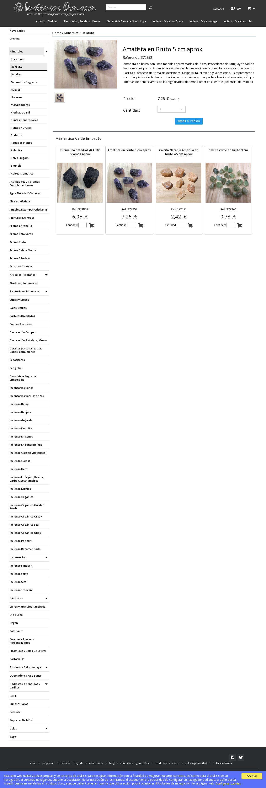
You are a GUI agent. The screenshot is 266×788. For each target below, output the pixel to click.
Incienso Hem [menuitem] (18, 469)
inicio (33, 763)
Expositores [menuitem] (17, 360)
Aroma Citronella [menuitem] (21, 226)
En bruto (87, 33)
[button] (150, 7)
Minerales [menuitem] (16, 51)
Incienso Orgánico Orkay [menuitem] (168, 21)
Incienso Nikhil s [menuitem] (20, 489)
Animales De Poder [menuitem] (22, 217)
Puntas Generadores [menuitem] (24, 120)
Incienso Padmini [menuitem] (21, 541)
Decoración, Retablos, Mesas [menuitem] (82, 21)
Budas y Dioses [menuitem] (19, 300)
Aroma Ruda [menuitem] (18, 242)
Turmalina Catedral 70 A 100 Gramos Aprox (80, 152)
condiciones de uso (167, 763)
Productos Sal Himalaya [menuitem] (25, 667)
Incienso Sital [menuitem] (18, 582)
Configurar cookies (228, 783)
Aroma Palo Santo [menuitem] (21, 234)
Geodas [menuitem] (16, 74)
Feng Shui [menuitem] (16, 368)
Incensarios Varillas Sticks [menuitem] (27, 396)
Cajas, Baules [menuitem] (18, 308)
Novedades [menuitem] (17, 30)
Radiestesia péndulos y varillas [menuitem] (25, 685)
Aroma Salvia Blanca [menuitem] (23, 250)
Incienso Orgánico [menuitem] (21, 497)
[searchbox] (126, 7)
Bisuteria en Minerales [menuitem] (24, 291)
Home (56, 33)
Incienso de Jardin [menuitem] (21, 420)
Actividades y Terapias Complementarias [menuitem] (25, 183)
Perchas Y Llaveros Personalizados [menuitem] (22, 641)
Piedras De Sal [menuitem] (20, 112)
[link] (232, 757)
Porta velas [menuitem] (17, 659)
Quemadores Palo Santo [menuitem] (26, 675)
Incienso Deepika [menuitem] (21, 428)
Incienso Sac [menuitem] (18, 557)
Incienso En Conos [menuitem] (21, 436)
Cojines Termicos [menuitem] (21, 324)
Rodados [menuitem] (16, 135)
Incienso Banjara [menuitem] (21, 412)
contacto (64, 763)
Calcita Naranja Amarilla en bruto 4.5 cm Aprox (178, 152)
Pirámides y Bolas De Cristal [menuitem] (28, 651)
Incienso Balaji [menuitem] (19, 404)
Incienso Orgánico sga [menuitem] (203, 21)
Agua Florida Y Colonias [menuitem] (25, 193)
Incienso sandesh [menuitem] (21, 565)
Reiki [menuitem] (13, 696)
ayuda (79, 763)
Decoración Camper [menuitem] (23, 332)
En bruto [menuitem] (16, 67)
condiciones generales (134, 763)
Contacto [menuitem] (218, 8)
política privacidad (196, 763)
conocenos (96, 763)
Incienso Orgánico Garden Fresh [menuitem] (27, 506)
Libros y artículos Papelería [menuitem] (28, 606)
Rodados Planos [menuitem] (21, 143)
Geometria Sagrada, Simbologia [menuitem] (126, 21)
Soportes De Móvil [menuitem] (21, 720)
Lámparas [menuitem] (16, 598)
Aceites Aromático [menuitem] (21, 173)
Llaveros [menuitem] (16, 97)
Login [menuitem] (237, 8)
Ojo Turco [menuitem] (16, 615)
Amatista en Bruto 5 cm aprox (129, 150)
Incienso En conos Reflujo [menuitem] (26, 444)
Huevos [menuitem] (15, 89)
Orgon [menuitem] (14, 623)
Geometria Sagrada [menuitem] (24, 82)
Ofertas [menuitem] (15, 39)
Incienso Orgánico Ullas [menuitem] (238, 21)
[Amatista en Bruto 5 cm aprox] (59, 97)
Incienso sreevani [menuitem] (21, 590)
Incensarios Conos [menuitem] (21, 388)
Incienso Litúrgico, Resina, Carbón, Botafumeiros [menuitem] (27, 479)
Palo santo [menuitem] (16, 631)
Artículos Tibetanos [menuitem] (22, 275)
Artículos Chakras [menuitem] (47, 21)
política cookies (222, 763)
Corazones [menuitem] (18, 59)
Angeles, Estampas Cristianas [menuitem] (28, 209)
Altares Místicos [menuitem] (20, 201)
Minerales (71, 33)
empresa (48, 763)
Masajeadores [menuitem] (20, 105)
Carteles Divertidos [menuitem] (22, 316)
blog (112, 763)
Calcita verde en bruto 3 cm (228, 150)
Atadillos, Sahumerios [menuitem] (24, 283)
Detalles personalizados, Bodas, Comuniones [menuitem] (26, 350)
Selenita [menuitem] (16, 150)
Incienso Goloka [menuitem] (20, 461)
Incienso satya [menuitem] (19, 574)
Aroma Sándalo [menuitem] (20, 258)
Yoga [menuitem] (13, 737)
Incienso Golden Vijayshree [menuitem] (28, 453)
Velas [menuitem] (13, 728)
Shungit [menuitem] (16, 165)
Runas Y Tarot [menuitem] (19, 704)
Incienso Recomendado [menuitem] (25, 549)
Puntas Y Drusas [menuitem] (21, 128)
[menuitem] (55, 9)
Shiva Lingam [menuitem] (19, 158)
